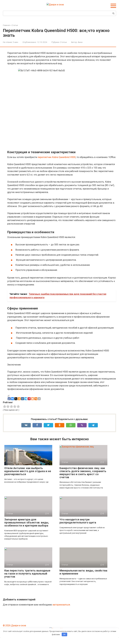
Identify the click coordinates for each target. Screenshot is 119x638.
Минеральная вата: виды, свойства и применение (83, 572)
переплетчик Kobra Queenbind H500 (57, 157)
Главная (6, 25)
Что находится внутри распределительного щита (77, 521)
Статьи (15, 25)
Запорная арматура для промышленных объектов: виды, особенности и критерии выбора (26, 522)
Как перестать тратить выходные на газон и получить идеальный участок (27, 573)
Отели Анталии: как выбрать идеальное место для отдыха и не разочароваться (27, 471)
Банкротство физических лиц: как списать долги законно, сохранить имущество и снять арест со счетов (82, 472)
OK (64, 634)
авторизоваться (61, 604)
